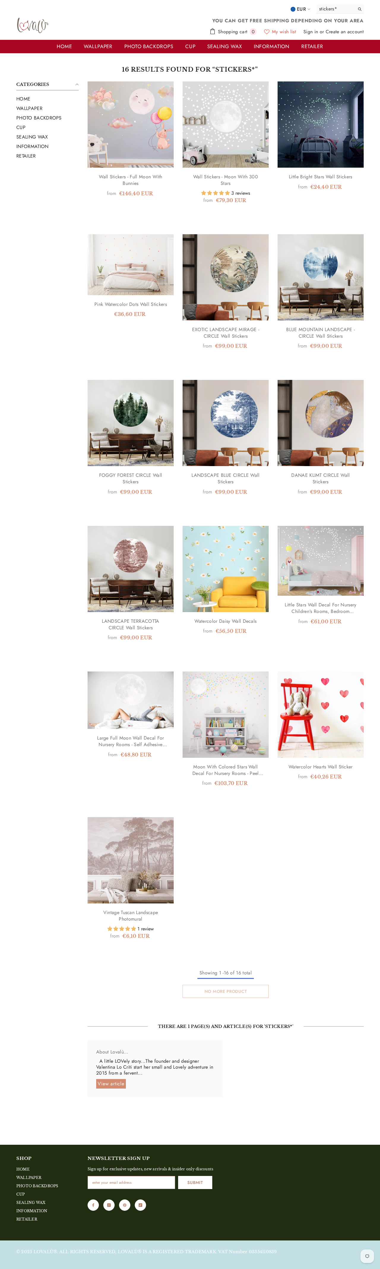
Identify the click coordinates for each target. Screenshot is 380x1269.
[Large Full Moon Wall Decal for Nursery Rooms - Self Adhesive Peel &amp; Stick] (131, 700)
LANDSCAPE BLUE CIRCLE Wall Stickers (225, 478)
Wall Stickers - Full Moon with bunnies (130, 180)
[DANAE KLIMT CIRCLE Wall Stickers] (321, 423)
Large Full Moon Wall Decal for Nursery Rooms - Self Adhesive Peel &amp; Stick (130, 741)
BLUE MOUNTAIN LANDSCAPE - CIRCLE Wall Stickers (320, 332)
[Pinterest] (124, 1205)
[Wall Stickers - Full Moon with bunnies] (131, 124)
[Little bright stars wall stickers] (321, 124)
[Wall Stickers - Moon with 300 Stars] (226, 124)
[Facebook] (93, 1205)
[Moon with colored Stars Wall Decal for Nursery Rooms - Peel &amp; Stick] (226, 715)
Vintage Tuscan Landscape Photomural (130, 915)
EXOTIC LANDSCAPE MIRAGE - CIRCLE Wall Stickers (225, 332)
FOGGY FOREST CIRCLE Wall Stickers (130, 478)
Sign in (311, 31)
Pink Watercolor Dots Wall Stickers (130, 304)
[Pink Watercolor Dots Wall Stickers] (131, 264)
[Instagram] (109, 1205)
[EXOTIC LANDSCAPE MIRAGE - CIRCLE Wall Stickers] (226, 277)
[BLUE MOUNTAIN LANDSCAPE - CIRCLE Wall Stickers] (321, 277)
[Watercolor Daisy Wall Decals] (226, 569)
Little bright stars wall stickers (320, 177)
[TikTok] (140, 1205)
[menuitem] (47, 99)
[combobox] (334, 8)
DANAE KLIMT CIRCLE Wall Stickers (320, 478)
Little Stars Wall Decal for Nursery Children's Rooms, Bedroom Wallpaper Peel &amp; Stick (320, 608)
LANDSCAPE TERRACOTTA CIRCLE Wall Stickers (130, 624)
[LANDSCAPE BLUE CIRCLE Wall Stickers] (226, 423)
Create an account (345, 31)
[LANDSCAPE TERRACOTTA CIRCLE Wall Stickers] (131, 569)
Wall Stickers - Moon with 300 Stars (225, 180)
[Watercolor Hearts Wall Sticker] (321, 715)
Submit (195, 1182)
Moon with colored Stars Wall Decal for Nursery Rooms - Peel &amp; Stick (225, 770)
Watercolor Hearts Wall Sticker (321, 767)
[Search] (340, 9)
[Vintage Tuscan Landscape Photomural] (131, 860)
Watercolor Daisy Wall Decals (225, 621)
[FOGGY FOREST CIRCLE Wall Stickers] (131, 423)
